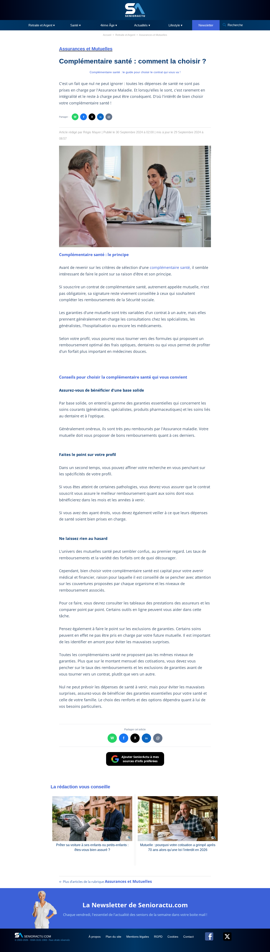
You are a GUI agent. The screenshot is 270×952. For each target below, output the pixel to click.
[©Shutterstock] (135, 196)
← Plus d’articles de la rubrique (105, 881)
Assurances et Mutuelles (153, 35)
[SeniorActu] (135, 10)
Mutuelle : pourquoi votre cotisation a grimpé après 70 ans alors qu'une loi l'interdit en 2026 (177, 847)
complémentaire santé (170, 267)
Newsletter (205, 25)
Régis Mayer (92, 132)
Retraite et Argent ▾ (41, 25)
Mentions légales (138, 936)
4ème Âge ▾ (108, 25)
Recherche (235, 25)
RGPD (158, 936)
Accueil (107, 35)
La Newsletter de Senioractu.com (135, 905)
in (100, 117)
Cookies (173, 936)
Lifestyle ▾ (175, 25)
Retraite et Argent (125, 35)
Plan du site (114, 936)
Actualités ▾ (142, 25)
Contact (188, 936)
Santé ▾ (75, 25)
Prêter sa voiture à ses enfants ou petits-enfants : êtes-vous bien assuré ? (92, 847)
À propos (95, 936)
